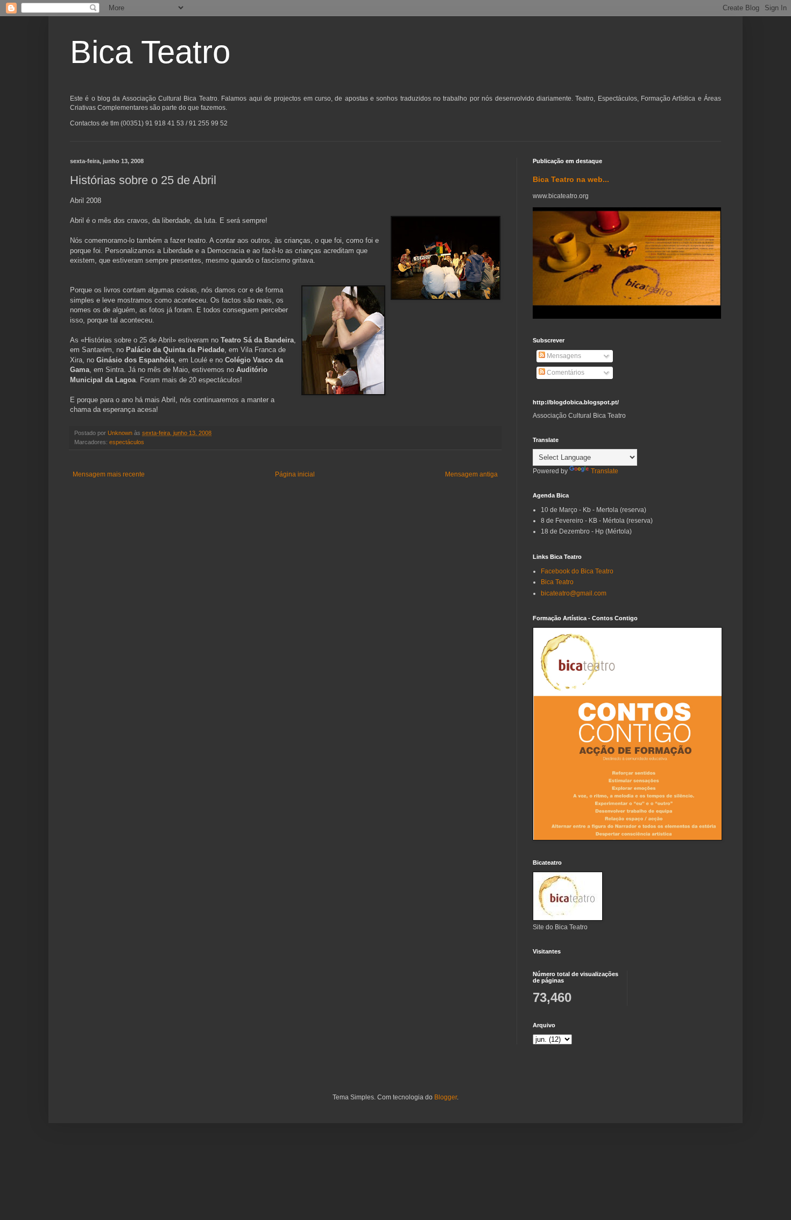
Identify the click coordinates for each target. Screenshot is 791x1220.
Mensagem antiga (471, 474)
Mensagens (563, 356)
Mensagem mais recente (109, 474)
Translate (604, 471)
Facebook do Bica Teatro (577, 571)
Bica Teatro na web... (571, 179)
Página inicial (295, 474)
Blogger (445, 1097)
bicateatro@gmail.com (573, 593)
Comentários (564, 372)
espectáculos (126, 442)
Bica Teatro (150, 52)
